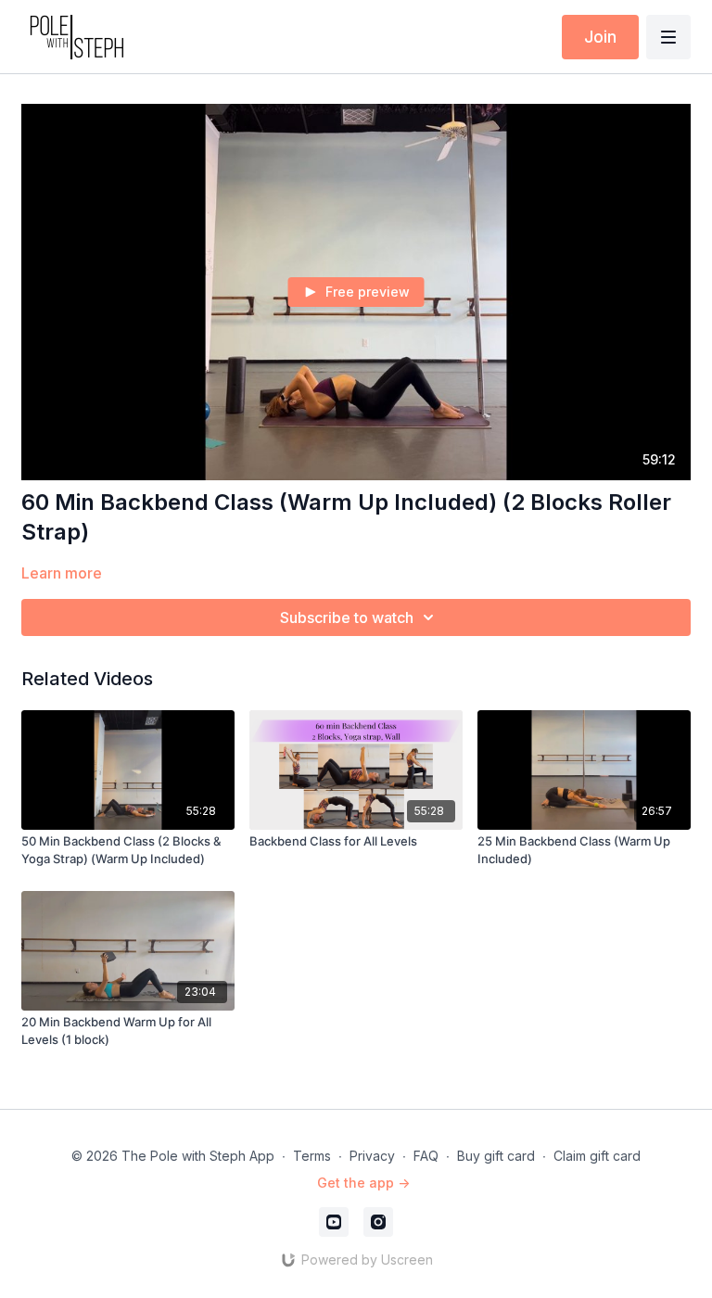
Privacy (372, 1156)
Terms (312, 1156)
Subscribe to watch (346, 617)
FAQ (426, 1156)
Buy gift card (496, 1156)
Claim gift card (597, 1156)
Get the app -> (363, 1182)
